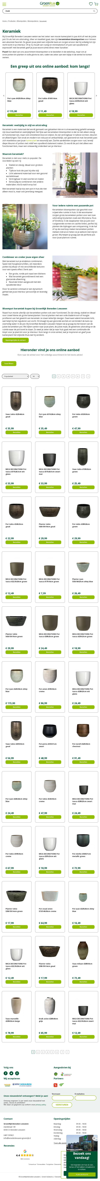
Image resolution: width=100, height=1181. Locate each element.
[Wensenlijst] (91, 4)
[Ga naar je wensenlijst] (91, 4)
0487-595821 (9, 1135)
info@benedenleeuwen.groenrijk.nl (17, 1138)
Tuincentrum (32, 1164)
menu (4, 4)
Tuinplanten (49, 1164)
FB (6, 1073)
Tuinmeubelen (41, 1164)
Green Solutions (47, 1177)
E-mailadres (80, 1094)
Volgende (88, 376)
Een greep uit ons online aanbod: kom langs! (50, 66)
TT (11, 1073)
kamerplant (31, 140)
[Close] (94, 1138)
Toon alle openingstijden (63, 1143)
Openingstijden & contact (15, 340)
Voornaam (56, 1094)
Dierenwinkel (58, 1164)
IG (17, 1073)
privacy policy (41, 1105)
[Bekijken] (96, 4)
